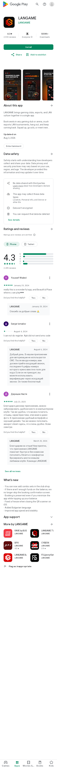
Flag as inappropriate (17, 566)
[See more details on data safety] (14, 219)
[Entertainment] (14, 146)
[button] (32, 37)
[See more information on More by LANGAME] (51, 524)
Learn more (18, 186)
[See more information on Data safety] (51, 154)
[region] (28, 35)
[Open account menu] (51, 4)
